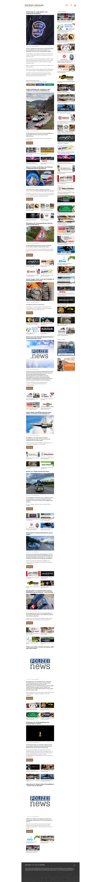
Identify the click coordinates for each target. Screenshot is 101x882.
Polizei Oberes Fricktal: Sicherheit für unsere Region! (39, 533)
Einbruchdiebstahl (30, 190)
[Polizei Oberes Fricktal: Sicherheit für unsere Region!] (40, 543)
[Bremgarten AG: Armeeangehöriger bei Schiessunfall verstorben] (40, 733)
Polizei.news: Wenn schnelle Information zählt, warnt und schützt (40, 647)
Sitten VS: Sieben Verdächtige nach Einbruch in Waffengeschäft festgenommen (39, 167)
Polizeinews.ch (29, 383)
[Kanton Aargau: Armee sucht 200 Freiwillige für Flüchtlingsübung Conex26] (40, 291)
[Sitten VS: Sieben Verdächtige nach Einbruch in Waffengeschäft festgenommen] (40, 178)
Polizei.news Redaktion (35, 46)
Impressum (28, 864)
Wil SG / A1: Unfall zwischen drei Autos (37, 471)
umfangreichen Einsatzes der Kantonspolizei (40, 193)
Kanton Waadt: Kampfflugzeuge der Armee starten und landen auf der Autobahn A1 (38, 413)
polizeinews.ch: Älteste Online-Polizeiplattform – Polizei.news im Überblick (40, 785)
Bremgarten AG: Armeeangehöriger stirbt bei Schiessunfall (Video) (39, 224)
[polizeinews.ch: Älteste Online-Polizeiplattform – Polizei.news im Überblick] (40, 801)
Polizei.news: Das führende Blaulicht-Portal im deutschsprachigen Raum (40, 337)
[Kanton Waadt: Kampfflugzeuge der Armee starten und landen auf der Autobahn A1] (40, 424)
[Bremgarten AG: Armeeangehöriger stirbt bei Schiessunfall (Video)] (40, 234)
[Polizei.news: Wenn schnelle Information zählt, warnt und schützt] (40, 664)
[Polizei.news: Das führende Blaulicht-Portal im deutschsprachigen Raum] (40, 354)
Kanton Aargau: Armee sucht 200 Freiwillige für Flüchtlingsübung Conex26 (40, 279)
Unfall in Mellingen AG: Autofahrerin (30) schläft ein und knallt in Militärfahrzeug (38, 90)
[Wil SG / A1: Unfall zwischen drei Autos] (40, 483)
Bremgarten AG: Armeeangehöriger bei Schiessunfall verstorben (37, 723)
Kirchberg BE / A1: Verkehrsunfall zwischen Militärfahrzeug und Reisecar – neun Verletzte (39, 591)
